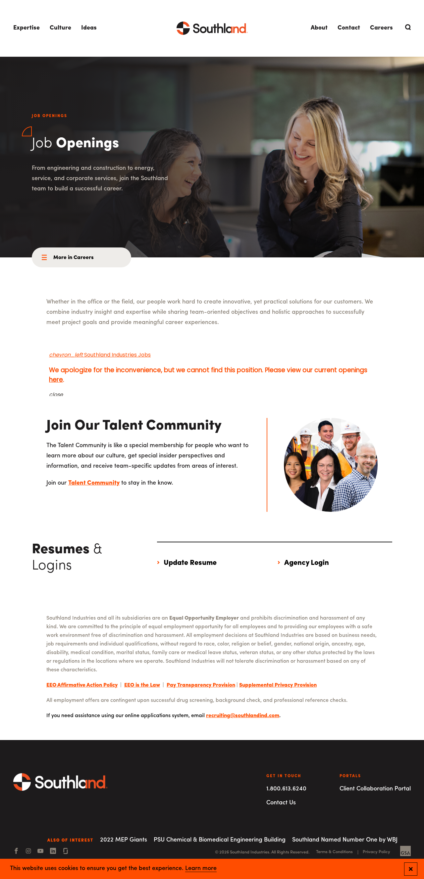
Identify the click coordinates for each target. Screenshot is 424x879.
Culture (60, 28)
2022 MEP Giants (123, 840)
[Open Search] (407, 27)
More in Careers (73, 257)
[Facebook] (16, 852)
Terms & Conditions (334, 852)
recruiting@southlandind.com (242, 715)
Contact (349, 28)
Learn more (201, 869)
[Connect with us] (66, 852)
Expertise (26, 28)
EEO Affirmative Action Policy (82, 685)
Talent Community (94, 483)
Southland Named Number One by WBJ (345, 840)
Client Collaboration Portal (375, 789)
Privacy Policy (376, 852)
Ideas (89, 28)
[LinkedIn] (53, 852)
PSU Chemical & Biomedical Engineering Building (220, 840)
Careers (381, 28)
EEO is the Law (142, 685)
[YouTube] (40, 852)
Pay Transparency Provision (201, 685)
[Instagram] (28, 852)
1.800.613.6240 (286, 789)
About (319, 28)
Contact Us (281, 803)
